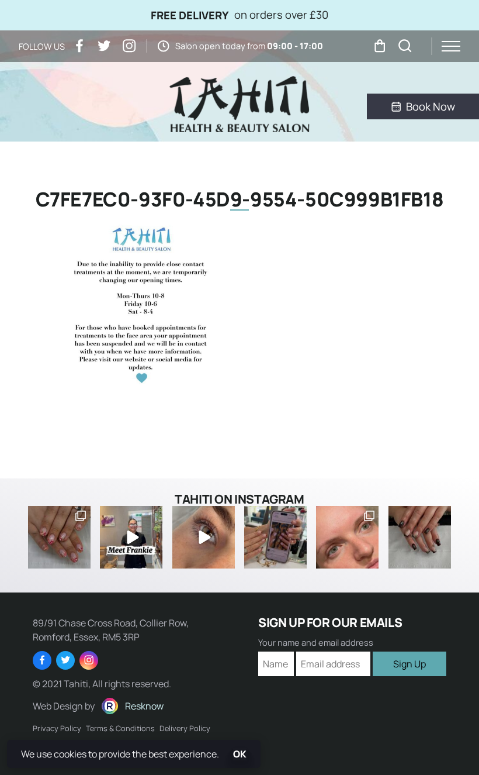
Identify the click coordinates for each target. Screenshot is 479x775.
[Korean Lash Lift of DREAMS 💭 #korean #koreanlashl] (203, 537)
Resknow (144, 706)
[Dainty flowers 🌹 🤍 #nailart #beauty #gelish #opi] (59, 537)
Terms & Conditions (120, 728)
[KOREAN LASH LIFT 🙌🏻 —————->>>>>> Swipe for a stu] (347, 537)
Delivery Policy (184, 728)
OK (240, 754)
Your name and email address (315, 642)
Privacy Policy (57, 728)
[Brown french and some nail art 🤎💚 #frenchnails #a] (419, 537)
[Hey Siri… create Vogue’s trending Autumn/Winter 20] (275, 537)
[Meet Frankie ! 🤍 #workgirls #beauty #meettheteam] (131, 537)
